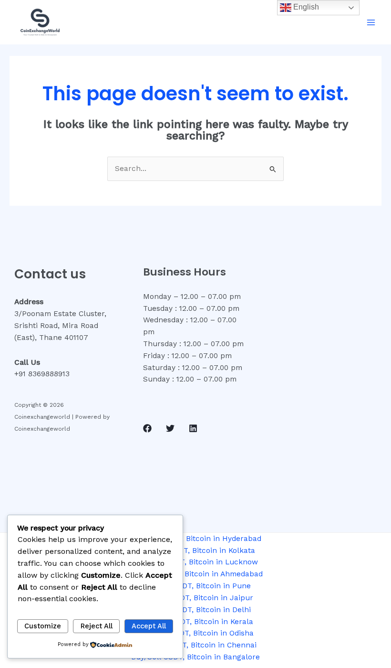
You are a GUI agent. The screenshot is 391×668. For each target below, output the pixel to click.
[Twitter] (170, 428)
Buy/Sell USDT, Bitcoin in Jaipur (195, 598)
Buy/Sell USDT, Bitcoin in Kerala (195, 621)
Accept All (149, 626)
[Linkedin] (193, 428)
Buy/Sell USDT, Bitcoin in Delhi (195, 609)
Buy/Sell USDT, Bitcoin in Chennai (196, 645)
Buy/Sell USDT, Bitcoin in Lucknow (195, 562)
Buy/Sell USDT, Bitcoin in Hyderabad (195, 538)
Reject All (97, 626)
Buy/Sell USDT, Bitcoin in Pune (195, 586)
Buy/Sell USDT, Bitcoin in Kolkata (195, 550)
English (305, 7)
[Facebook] (147, 428)
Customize (42, 626)
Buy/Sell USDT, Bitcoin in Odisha (195, 633)
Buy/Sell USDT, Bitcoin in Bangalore (195, 657)
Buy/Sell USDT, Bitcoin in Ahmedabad (196, 574)
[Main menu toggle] (371, 22)
